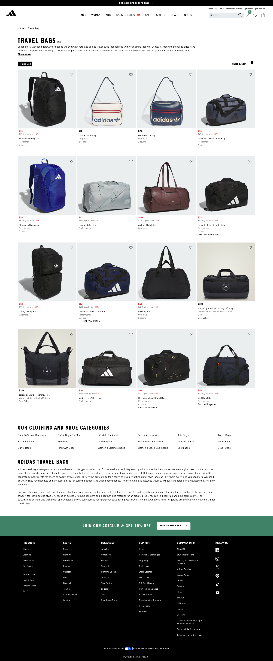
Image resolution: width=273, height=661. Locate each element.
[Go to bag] (263, 15)
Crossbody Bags (187, 441)
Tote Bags (183, 435)
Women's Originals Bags (111, 448)
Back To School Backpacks (33, 435)
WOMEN (95, 15)
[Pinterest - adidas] (232, 576)
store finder (212, 9)
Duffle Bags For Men (69, 435)
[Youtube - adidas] (232, 593)
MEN (83, 15)
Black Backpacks (27, 441)
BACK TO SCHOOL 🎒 (128, 15)
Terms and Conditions (158, 649)
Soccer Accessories (148, 435)
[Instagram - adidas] (232, 559)
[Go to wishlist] (255, 15)
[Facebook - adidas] (232, 550)
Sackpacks (184, 448)
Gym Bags (63, 441)
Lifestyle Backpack (108, 435)
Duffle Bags (24, 448)
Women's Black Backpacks (153, 448)
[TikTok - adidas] (232, 584)
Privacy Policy (140, 649)
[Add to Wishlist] (71, 75)
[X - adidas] (232, 567)
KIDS (108, 15)
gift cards (249, 9)
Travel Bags (224, 435)
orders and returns (234, 9)
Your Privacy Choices (114, 649)
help (222, 9)
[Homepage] (11, 13)
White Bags (224, 441)
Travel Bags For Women (151, 441)
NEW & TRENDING (181, 15)
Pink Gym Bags (66, 448)
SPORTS (160, 15)
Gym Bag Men (105, 441)
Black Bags (224, 448)
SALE (148, 15)
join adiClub (260, 9)
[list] (123, 64)
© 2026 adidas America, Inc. (136, 657)
